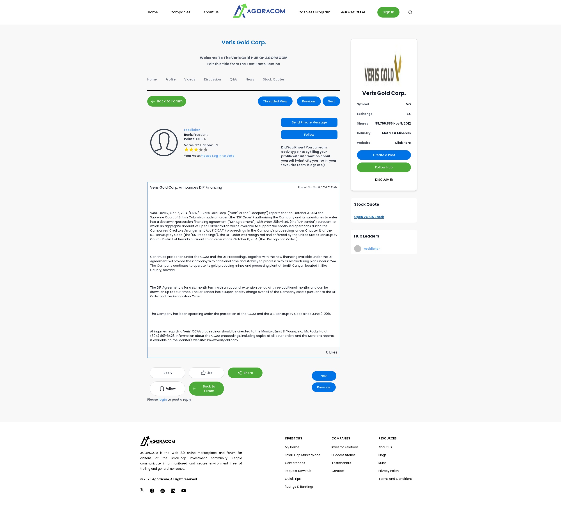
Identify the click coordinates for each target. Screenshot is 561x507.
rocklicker (372, 248)
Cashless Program (314, 12)
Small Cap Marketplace (302, 455)
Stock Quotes (274, 79)
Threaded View (275, 101)
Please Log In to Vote (217, 156)
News (250, 79)
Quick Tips (293, 479)
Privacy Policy (388, 471)
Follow (309, 134)
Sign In (388, 12)
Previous (309, 101)
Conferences (295, 463)
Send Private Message (309, 122)
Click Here (403, 143)
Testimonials (341, 463)
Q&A (233, 79)
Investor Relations (345, 447)
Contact (338, 471)
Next (331, 101)
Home (153, 12)
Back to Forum (170, 101)
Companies (180, 12)
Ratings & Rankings (299, 486)
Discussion (212, 79)
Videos (189, 79)
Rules (382, 463)
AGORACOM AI (353, 12)
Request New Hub (298, 471)
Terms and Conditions (395, 479)
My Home (292, 447)
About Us (211, 12)
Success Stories (343, 455)
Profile (170, 79)
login (163, 399)
